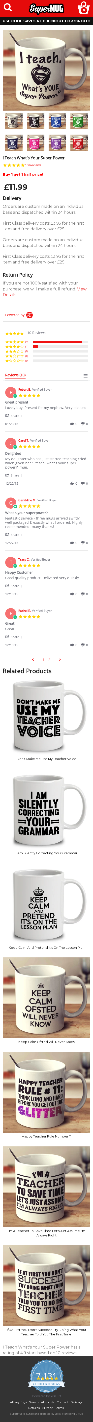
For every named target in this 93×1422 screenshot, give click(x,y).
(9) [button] (26, 342)
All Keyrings (18, 1402)
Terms (59, 1408)
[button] (14, 415)
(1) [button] (26, 346)
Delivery (76, 1402)
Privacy (47, 1408)
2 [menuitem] (49, 660)
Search (34, 1402)
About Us (47, 1402)
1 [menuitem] (44, 660)
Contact (62, 1402)
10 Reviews (33, 165)
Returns (34, 1408)
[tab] (15, 376)
